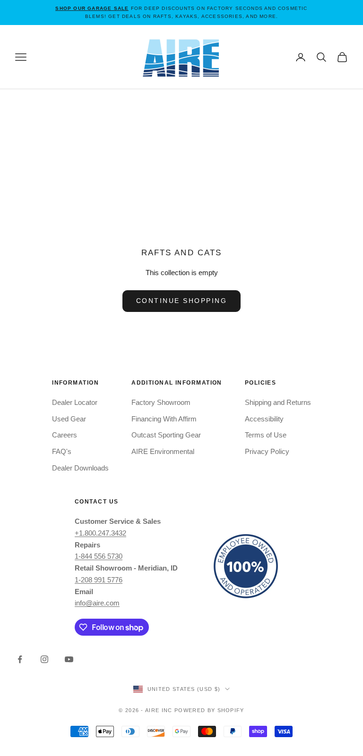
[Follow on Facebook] (20, 659)
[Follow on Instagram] (44, 659)
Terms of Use (265, 435)
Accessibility (264, 419)
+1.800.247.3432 (100, 533)
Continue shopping (181, 300)
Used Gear (69, 419)
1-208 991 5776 (98, 580)
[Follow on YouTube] (69, 659)
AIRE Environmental (162, 451)
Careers (64, 435)
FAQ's (61, 451)
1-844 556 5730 (98, 556)
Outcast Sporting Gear (166, 435)
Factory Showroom (160, 402)
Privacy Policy (267, 451)
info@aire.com (97, 603)
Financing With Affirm (164, 419)
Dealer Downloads (80, 468)
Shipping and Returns (278, 402)
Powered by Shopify (209, 710)
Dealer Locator (74, 402)
